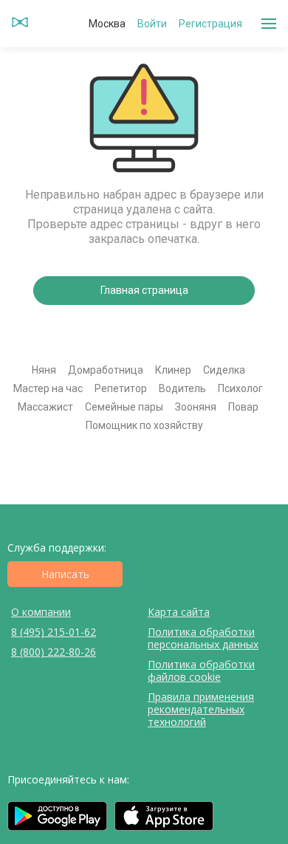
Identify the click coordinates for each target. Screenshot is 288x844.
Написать (65, 574)
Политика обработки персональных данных (203, 638)
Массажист (45, 407)
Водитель (182, 388)
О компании (41, 611)
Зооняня (195, 407)
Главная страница (144, 290)
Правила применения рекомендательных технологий (201, 709)
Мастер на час (48, 388)
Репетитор (121, 388)
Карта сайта (179, 611)
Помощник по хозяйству (144, 425)
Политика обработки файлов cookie (201, 670)
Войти (152, 24)
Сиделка (224, 370)
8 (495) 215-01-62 (53, 631)
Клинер (173, 370)
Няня (44, 370)
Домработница (105, 370)
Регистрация (210, 24)
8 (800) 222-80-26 (53, 651)
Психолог (240, 388)
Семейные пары (124, 407)
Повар (243, 407)
